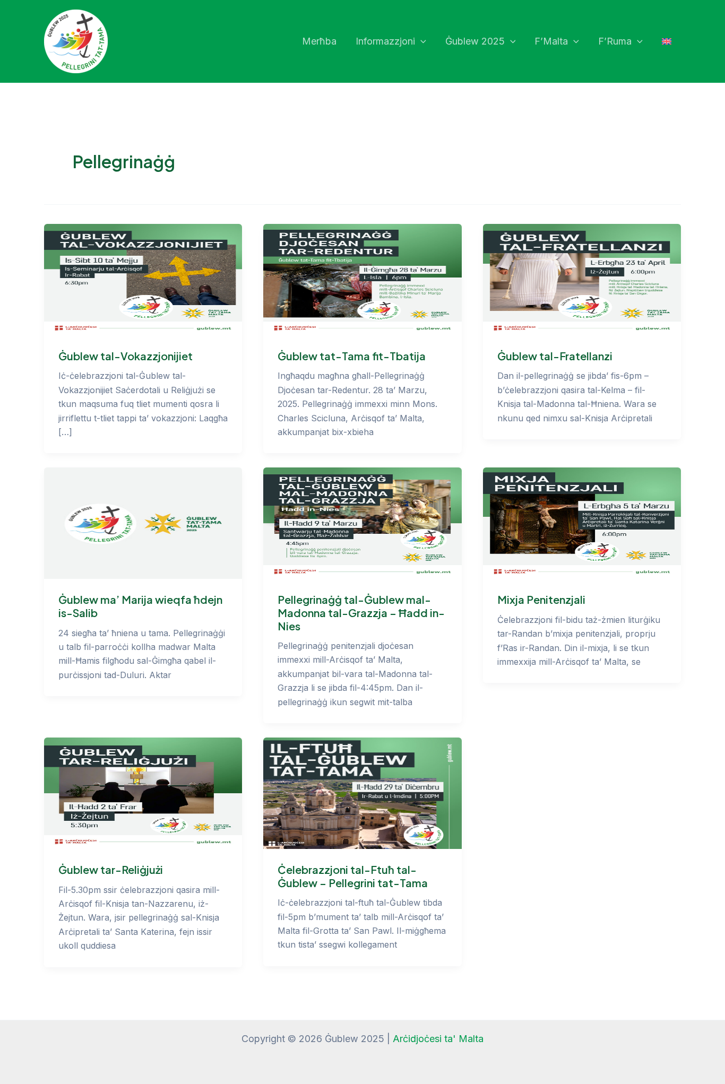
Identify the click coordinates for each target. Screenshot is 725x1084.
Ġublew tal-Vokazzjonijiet (125, 355)
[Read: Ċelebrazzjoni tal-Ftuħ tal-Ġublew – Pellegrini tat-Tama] (362, 792)
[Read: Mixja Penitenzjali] (582, 522)
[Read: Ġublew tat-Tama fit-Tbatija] (362, 278)
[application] (420, 41)
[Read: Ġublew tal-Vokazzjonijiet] (143, 278)
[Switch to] (666, 41)
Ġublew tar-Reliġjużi (110, 869)
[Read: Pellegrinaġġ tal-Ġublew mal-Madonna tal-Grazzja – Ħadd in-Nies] (362, 522)
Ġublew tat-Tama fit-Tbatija (352, 355)
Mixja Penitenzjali (541, 599)
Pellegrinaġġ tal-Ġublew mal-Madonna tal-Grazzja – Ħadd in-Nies (361, 612)
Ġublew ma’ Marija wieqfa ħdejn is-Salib (140, 606)
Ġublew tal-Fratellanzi (554, 355)
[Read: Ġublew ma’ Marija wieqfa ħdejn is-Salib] (143, 522)
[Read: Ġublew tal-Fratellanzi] (582, 278)
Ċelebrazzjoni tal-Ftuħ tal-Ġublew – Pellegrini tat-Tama (353, 876)
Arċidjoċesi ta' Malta (438, 1038)
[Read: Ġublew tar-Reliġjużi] (143, 792)
